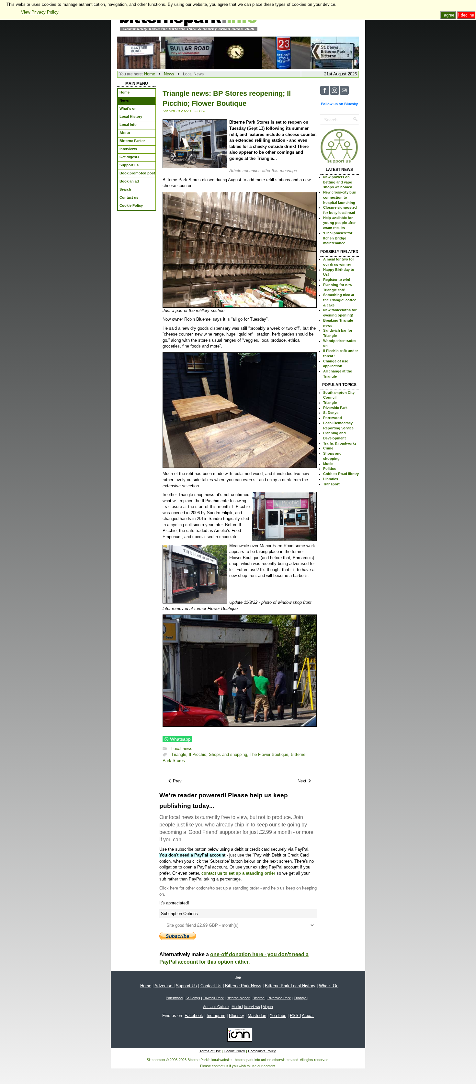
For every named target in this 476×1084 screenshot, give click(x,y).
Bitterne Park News (243, 985)
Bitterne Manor (238, 998)
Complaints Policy (262, 1051)
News (169, 74)
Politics (329, 468)
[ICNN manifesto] (238, 1036)
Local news (181, 748)
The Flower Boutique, (270, 754)
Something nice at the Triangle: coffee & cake (339, 300)
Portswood (332, 418)
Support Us (186, 985)
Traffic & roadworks (340, 443)
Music (328, 464)
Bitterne (259, 998)
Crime (328, 448)
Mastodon (257, 1015)
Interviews (252, 1007)
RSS (295, 1015)
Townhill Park (213, 998)
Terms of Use (210, 1051)
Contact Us (210, 985)
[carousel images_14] (189, 52)
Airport (268, 1007)
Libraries (330, 479)
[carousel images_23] (238, 52)
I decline (466, 15)
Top (238, 977)
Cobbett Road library (341, 474)
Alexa (308, 1015)
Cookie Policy (234, 1051)
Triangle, (180, 754)
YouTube (278, 1015)
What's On (328, 985)
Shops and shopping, (229, 754)
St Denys (330, 413)
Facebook (194, 1015)
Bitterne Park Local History (290, 985)
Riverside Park (335, 408)
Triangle (330, 402)
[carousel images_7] (335, 52)
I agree (447, 15)
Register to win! (336, 280)
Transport (331, 484)
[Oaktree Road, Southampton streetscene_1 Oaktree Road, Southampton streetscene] (141, 52)
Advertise (164, 985)
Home (149, 74)
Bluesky (236, 1015)
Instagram (216, 1015)
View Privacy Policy (40, 12)
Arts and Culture (216, 1007)
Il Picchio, (199, 754)
